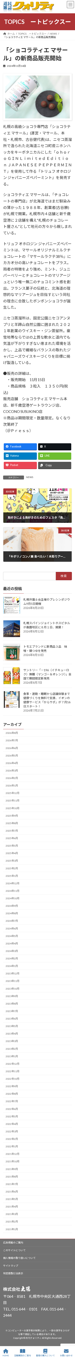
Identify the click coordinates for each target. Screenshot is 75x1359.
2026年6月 (12, 748)
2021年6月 (12, 1191)
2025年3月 (12, 860)
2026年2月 (12, 778)
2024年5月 (12, 936)
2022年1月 (12, 1146)
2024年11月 (12, 890)
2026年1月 (12, 785)
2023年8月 (12, 1003)
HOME (5, 1355)
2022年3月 (12, 1131)
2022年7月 (12, 1101)
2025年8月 (12, 823)
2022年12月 (12, 1063)
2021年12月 (12, 1153)
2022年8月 (12, 1093)
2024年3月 (12, 951)
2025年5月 (12, 845)
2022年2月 (12, 1138)
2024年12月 (12, 883)
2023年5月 (12, 1026)
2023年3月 (12, 1041)
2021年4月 (12, 1206)
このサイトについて (14, 1250)
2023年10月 (12, 988)
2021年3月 (12, 1214)
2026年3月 (12, 770)
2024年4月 (12, 943)
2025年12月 (12, 793)
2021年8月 (12, 1176)
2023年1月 (12, 1056)
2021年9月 (12, 1169)
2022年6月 (12, 1109)
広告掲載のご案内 (13, 1242)
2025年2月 (12, 868)
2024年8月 (12, 913)
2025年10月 (12, 808)
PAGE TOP (68, 1339)
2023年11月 (12, 981)
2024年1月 (12, 966)
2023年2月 (12, 1048)
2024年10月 (12, 898)
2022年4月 (12, 1123)
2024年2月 (12, 958)
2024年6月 (12, 928)
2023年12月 (12, 973)
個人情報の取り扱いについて (19, 1258)
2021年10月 (12, 1161)
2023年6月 (12, 1018)
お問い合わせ (66, 1355)
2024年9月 (12, 905)
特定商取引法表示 (13, 1273)
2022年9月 (12, 1086)
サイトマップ (10, 1265)
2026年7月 (12, 740)
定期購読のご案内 (22, 1355)
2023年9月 (12, 996)
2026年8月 (12, 732)
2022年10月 (12, 1078)
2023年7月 (12, 1011)
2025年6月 (12, 838)
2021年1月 (12, 1229)
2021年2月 (12, 1221)
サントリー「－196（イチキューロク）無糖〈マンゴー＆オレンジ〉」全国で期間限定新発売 (47, 674)
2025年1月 (12, 875)
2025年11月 (12, 800)
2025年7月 (12, 830)
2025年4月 (12, 853)
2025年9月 (12, 815)
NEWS (29, 477)
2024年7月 (12, 920)
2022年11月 (12, 1071)
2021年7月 (12, 1184)
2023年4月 (12, 1033)
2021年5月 (12, 1199)
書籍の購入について (45, 1355)
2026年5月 (12, 755)
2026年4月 (12, 763)
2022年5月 (12, 1116)
